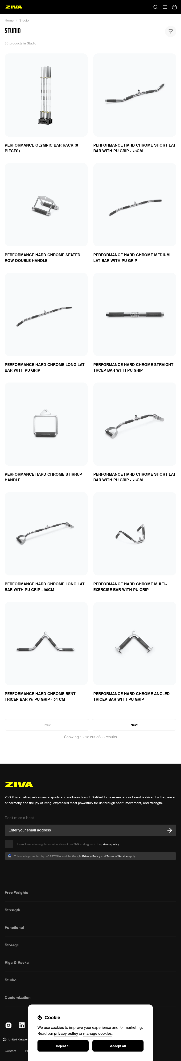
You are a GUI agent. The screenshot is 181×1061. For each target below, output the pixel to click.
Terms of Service (117, 856)
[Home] (14, 7)
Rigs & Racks (17, 962)
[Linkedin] (21, 1025)
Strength (12, 910)
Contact (10, 1051)
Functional (14, 927)
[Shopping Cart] (174, 7)
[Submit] (169, 830)
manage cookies (97, 1033)
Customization (18, 997)
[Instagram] (8, 1025)
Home (9, 20)
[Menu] (165, 7)
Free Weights (16, 892)
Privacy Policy (91, 856)
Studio (24, 20)
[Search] (155, 7)
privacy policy (110, 844)
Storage (12, 945)
